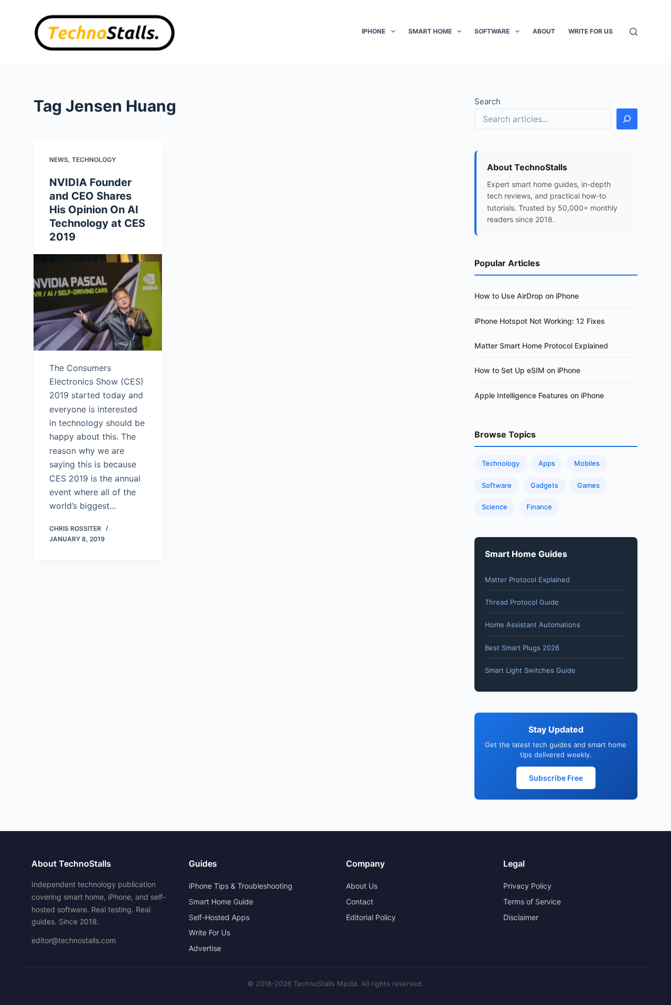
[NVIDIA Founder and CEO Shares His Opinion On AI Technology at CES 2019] (98, 302)
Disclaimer (520, 917)
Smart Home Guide (221, 901)
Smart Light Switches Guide (530, 670)
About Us (361, 885)
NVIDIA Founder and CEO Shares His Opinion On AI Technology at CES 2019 (97, 209)
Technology (94, 159)
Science (494, 506)
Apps (546, 463)
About (544, 31)
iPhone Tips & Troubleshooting (241, 885)
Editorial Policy (371, 917)
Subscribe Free (556, 777)
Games (588, 485)
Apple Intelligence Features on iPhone (539, 395)
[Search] (633, 32)
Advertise (205, 948)
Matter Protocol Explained (527, 579)
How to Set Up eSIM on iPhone (527, 370)
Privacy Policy (527, 885)
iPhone (373, 31)
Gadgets (544, 485)
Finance (539, 506)
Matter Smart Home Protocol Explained (541, 345)
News (58, 159)
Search (487, 101)
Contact (359, 901)
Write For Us (590, 31)
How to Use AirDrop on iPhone (526, 295)
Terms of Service (532, 901)
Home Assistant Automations (532, 624)
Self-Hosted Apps (219, 917)
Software (492, 31)
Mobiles (587, 463)
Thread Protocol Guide (522, 602)
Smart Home (430, 31)
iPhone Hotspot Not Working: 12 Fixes (539, 320)
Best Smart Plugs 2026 (522, 647)
